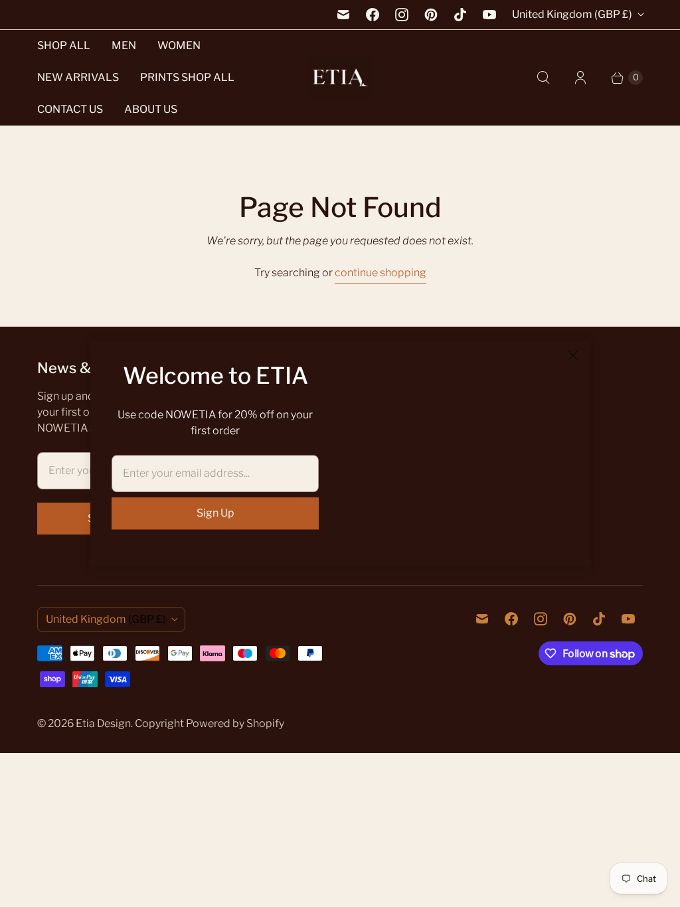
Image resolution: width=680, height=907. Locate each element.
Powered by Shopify (235, 723)
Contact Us (70, 109)
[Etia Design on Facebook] (372, 14)
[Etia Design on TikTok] (460, 14)
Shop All (63, 45)
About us (150, 109)
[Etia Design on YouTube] (489, 14)
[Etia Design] (340, 78)
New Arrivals (78, 77)
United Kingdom (572, 14)
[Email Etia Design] (343, 14)
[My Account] (580, 78)
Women (179, 45)
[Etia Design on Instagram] (401, 14)
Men (124, 45)
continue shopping (380, 272)
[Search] (543, 78)
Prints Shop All (187, 77)
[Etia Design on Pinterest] (431, 14)
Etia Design (103, 723)
